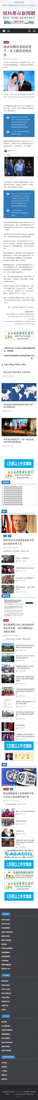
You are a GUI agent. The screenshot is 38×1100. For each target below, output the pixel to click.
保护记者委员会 (6, 993)
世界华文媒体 (6, 920)
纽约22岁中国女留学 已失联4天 (17, 372)
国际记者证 (5, 981)
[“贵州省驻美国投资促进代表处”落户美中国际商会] (19, 384)
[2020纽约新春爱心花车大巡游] (8, 569)
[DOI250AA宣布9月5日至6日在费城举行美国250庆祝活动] (8, 647)
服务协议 (4, 1075)
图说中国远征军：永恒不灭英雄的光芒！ (25, 588)
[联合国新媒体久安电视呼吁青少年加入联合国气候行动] (19, 777)
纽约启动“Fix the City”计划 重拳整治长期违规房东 (25, 657)
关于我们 (4, 1063)
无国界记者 (5, 1005)
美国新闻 (6, 620)
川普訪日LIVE (20, 831)
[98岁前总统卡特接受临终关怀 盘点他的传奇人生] (19, 524)
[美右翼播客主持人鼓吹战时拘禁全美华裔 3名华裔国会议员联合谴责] (19, 608)
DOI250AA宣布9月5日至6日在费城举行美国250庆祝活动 (25, 646)
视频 (11, 789)
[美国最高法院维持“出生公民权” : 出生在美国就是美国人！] (8, 668)
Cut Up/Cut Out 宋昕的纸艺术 (25, 578)
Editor (16, 59)
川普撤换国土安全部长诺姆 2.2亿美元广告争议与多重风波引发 (25, 735)
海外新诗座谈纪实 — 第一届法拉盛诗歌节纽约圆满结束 (19, 440)
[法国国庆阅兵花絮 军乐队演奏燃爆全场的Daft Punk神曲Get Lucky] (8, 843)
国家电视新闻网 (6, 965)
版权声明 (4, 1079)
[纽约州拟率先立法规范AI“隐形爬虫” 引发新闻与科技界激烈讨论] (8, 715)
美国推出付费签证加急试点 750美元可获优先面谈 (25, 703)
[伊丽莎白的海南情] (8, 822)
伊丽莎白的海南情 (21, 821)
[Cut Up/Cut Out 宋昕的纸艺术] (8, 579)
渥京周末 (4, 944)
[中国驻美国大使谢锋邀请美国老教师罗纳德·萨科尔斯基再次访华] (8, 692)
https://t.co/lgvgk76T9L (18, 124)
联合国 (4, 1010)
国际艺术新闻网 (6, 940)
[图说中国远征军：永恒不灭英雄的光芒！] (8, 589)
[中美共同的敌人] (8, 726)
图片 (10, 536)
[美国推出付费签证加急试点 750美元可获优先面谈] (8, 704)
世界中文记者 (6, 924)
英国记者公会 (6, 1001)
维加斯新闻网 (6, 956)
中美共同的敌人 (20, 725)
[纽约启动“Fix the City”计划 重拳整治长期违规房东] (8, 658)
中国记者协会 (6, 997)
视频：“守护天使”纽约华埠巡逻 (25, 811)
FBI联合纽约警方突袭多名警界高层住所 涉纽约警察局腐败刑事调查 (25, 679)
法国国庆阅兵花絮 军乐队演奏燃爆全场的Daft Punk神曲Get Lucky (25, 842)
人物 (5, 536)
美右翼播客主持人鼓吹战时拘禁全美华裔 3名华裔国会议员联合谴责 (18, 628)
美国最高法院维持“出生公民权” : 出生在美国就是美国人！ (25, 667)
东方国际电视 (6, 1026)
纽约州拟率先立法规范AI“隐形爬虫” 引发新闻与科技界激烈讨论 (25, 714)
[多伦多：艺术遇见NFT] (8, 559)
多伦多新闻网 (6, 928)
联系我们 (4, 1067)
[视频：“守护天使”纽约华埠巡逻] (8, 812)
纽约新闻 (6, 42)
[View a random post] (34, 31)
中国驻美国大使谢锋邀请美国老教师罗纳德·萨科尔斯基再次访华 (25, 691)
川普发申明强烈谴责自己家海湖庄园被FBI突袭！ (19, 357)
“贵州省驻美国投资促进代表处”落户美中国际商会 (19, 405)
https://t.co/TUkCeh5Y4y (19, 206)
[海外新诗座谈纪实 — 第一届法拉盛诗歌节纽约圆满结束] (19, 419)
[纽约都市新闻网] (4, 31)
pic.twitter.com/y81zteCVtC (19, 127)
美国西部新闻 (6, 952)
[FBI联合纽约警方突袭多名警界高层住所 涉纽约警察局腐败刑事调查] (8, 680)
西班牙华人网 (6, 969)
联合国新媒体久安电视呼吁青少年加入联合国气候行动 (18, 795)
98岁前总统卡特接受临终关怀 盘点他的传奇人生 (18, 542)
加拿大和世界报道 (7, 932)
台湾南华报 (5, 960)
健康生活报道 (6, 936)
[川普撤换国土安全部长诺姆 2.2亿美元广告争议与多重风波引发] (8, 736)
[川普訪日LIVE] (8, 832)
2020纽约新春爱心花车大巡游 (25, 568)
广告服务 (4, 1071)
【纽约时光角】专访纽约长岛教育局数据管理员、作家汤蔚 (19, 349)
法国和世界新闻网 (7, 948)
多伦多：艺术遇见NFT (22, 558)
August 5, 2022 (16, 134)
